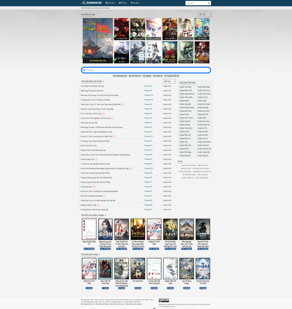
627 (148, 191)
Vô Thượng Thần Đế (171, 76)
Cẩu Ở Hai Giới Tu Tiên (89, 145)
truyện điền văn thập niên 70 (202, 171)
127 (148, 122)
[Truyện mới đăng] (99, 256)
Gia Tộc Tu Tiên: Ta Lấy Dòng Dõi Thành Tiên (96, 136)
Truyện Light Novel (204, 142)
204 (148, 186)
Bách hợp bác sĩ (203, 165)
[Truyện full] (105, 217)
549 (148, 154)
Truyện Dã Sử (184, 148)
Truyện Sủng (201, 100)
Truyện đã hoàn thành (92, 215)
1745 (148, 95)
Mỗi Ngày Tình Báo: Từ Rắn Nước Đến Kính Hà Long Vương (102, 127)
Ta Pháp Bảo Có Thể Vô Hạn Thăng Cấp (94, 209)
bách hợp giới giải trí (202, 178)
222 (148, 86)
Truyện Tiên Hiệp (185, 87)
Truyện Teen (183, 142)
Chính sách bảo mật (87, 304)
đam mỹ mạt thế (202, 174)
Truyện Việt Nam (203, 145)
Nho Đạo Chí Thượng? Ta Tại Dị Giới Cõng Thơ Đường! (100, 95)
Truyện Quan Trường (204, 90)
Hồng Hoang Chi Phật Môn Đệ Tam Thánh (95, 182)
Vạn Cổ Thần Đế (135, 76)
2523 (148, 168)
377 (148, 150)
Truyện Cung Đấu (185, 104)
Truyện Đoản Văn (185, 145)
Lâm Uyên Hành (86, 186)
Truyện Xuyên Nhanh (204, 152)
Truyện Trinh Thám (204, 94)
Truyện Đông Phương (186, 107)
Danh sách (111, 3)
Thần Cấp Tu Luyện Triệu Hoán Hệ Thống (95, 173)
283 (148, 200)
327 (148, 141)
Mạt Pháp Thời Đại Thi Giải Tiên (92, 90)
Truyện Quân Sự (184, 138)
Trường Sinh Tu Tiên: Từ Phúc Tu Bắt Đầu (95, 100)
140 (148, 109)
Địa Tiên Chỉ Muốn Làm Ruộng (91, 196)
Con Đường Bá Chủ (120, 76)
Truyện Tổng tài (202, 155)
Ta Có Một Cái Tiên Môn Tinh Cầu (92, 86)
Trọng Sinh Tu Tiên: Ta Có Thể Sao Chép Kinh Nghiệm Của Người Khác (105, 154)
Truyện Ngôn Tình (185, 90)
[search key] (196, 3)
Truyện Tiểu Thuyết (186, 118)
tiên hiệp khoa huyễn (189, 174)
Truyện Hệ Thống (185, 152)
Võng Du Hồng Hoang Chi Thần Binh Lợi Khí (96, 177)
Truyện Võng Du (184, 121)
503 (148, 104)
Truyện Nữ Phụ (202, 135)
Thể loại (123, 3)
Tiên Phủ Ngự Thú (87, 159)
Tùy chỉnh (135, 3)
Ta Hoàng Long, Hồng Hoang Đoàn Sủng (95, 141)
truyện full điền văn (188, 178)
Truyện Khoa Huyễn (204, 121)
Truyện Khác (201, 118)
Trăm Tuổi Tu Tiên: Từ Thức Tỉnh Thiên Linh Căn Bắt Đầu (100, 104)
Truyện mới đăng (89, 254)
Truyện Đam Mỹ (202, 107)
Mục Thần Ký (158, 76)
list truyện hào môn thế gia (201, 168)
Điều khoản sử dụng (102, 304)
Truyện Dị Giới (184, 131)
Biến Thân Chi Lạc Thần (89, 122)
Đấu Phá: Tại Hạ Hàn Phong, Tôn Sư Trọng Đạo (97, 109)
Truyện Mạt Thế (202, 114)
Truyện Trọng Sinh (185, 128)
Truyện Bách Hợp (185, 111)
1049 (148, 99)
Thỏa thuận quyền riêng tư (133, 304)
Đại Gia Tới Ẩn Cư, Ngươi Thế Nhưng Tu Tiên (96, 132)
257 (148, 209)
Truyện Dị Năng (184, 124)
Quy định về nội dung (117, 304)
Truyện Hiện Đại (184, 155)
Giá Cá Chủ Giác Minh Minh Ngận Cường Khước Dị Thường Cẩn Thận (105, 168)
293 (148, 127)
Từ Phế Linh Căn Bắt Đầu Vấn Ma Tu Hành (95, 164)
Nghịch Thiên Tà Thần (88, 205)
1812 (148, 136)
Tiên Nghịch (147, 76)
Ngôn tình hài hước (185, 171)
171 (148, 182)
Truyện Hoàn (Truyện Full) (93, 299)
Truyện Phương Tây (204, 148)
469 (148, 205)
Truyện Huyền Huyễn (204, 124)
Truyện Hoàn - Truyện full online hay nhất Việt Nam (92, 3)
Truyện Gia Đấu (202, 131)
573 (148, 145)
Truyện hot (87, 14)
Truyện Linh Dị (202, 97)
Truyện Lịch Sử (202, 138)
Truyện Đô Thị (202, 128)
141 (148, 113)
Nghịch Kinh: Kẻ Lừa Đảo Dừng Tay (93, 150)
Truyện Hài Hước (203, 111)
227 (148, 131)
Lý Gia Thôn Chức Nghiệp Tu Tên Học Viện (95, 118)
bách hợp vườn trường (189, 165)
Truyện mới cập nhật (91, 81)
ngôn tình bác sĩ (186, 168)
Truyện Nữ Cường (203, 104)
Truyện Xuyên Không (186, 94)
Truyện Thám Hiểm (186, 97)
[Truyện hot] (94, 16)
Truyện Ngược (184, 100)
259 (148, 173)
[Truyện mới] (103, 83)
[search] (209, 3)
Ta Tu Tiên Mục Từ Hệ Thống (91, 113)
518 (148, 159)
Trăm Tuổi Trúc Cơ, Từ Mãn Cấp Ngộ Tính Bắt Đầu (98, 200)
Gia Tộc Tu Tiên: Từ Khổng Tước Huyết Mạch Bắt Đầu (99, 191)
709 (148, 196)
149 (148, 118)
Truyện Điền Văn (185, 135)
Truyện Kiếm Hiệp (203, 87)
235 (148, 90)
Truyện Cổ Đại (184, 114)
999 (148, 164)
